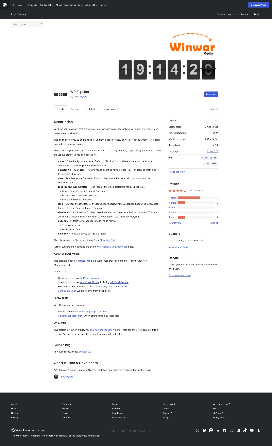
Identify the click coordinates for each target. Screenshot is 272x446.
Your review (175, 222)
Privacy (14, 417)
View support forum (179, 247)
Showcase (67, 404)
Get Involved (169, 404)
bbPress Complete (90, 278)
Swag (166, 417)
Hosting (15, 413)
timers (214, 164)
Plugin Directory (18, 14)
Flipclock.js (80, 240)
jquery (206, 164)
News (14, 408)
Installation (91, 109)
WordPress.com (221, 404)
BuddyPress (220, 417)
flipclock (213, 158)
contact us (84, 351)
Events (166, 408)
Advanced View (177, 171)
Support (214, 109)
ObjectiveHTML (107, 240)
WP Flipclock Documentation (112, 246)
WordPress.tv (119, 417)
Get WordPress (258, 5)
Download (211, 94)
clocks (205, 158)
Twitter (111, 286)
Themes (65, 408)
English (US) (212, 151)
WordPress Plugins (89, 282)
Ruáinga (41, 431)
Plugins (65, 413)
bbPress (218, 413)
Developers (117, 413)
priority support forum (71, 315)
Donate (167, 413)
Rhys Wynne (80, 96)
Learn (114, 404)
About (14, 404)
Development (111, 109)
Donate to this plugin (180, 275)
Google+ (122, 286)
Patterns (66, 417)
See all (214, 222)
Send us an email (67, 290)
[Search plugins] (41, 24)
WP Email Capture (119, 282)
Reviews (75, 109)
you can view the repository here (102, 329)
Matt (216, 408)
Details (60, 109)
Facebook (100, 286)
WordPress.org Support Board (90, 311)
